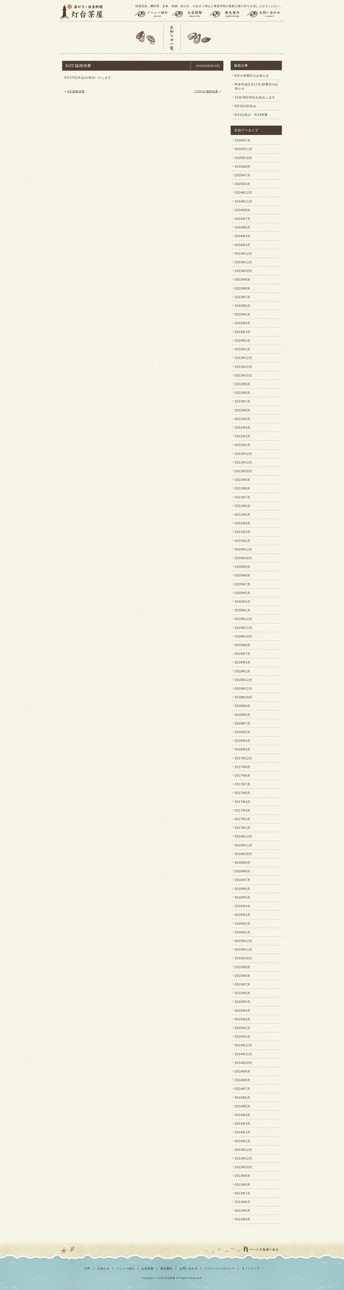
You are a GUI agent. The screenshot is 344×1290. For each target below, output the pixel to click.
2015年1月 (242, 1036)
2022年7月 (242, 401)
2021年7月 (242, 497)
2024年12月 (243, 192)
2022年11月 (243, 367)
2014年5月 (242, 1106)
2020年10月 (243, 558)
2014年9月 (242, 1071)
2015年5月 (242, 1002)
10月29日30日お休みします (255, 97)
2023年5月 (242, 314)
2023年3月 (242, 332)
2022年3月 (242, 436)
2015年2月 (242, 1028)
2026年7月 (242, 140)
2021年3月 (242, 532)
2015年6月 (242, 993)
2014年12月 (243, 1045)
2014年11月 (243, 1054)
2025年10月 (243, 158)
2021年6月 (242, 506)
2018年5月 (242, 732)
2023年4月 (242, 323)
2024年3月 (242, 245)
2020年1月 (242, 610)
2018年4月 (242, 741)
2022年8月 (242, 393)
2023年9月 (242, 279)
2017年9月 (242, 767)
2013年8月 (242, 1184)
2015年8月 (242, 976)
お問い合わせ (265, 14)
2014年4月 (242, 1115)
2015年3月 (242, 1019)
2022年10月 (243, 375)
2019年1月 (242, 671)
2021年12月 (243, 454)
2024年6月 (242, 227)
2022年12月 (243, 358)
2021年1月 (242, 541)
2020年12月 (243, 549)
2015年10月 (243, 958)
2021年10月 (243, 471)
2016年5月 (242, 897)
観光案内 (227, 14)
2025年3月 (242, 184)
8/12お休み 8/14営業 (251, 114)
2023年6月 (242, 306)
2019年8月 (242, 645)
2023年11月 (243, 262)
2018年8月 (242, 715)
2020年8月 (242, 575)
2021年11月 (243, 462)
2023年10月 (243, 271)
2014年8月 (242, 1080)
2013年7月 (242, 1193)
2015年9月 (242, 967)
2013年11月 (243, 1158)
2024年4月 (242, 236)
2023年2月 (242, 340)
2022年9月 (242, 384)
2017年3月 (242, 810)
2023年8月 (242, 288)
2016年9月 (242, 862)
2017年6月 (242, 793)
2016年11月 (243, 845)
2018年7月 (242, 723)
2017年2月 (242, 819)
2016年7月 (242, 880)
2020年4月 (242, 601)
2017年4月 (242, 802)
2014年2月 (242, 1132)
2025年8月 (242, 166)
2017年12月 (243, 758)
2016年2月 (242, 923)
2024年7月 (242, 219)
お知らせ (103, 1268)
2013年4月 (242, 1219)
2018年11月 (243, 688)
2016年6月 (242, 889)
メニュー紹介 (151, 14)
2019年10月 (243, 636)
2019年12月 (243, 619)
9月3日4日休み (245, 106)
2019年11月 (243, 628)
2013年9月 (242, 1176)
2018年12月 (243, 680)
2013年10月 (243, 1167)
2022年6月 (242, 410)
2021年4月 (242, 523)
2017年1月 (242, 828)
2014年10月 (243, 1063)
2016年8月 (242, 871)
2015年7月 (242, 984)
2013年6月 (242, 1202)
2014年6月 (242, 1097)
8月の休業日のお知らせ (252, 75)
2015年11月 (243, 949)
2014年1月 (242, 1141)
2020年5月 (242, 593)
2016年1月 (242, 932)
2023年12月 (243, 253)
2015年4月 (242, 1010)
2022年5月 (242, 419)
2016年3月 (242, 915)
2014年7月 (242, 1089)
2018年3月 (242, 749)
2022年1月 (242, 445)
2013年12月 (243, 1150)
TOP (87, 1268)
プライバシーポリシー (220, 1268)
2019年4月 (242, 662)
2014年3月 (242, 1123)
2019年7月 (242, 654)
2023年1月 (242, 349)
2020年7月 (242, 584)
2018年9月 (242, 706)
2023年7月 (242, 297)
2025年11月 (243, 149)
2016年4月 (242, 906)
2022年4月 (242, 427)
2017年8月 (242, 775)
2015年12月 (243, 941)
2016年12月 (243, 836)
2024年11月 (243, 201)
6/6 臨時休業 (76, 91)
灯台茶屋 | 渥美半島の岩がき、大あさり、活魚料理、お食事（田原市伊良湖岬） (82, 12)
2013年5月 (242, 1210)
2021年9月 (242, 480)
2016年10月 (243, 854)
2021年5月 (242, 514)
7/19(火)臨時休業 (206, 91)
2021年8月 (242, 488)
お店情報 (190, 14)
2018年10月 (243, 697)
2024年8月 (242, 210)
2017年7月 (242, 784)
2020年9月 (242, 567)
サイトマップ (251, 1268)
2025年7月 (242, 175)
